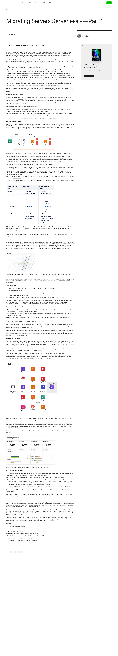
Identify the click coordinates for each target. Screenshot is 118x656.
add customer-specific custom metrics (22, 430)
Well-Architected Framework (14, 75)
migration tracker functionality (48, 342)
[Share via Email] (21, 552)
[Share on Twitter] (11, 552)
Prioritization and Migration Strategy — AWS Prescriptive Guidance (23, 533)
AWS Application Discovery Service (62, 245)
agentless (29, 279)
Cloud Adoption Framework (67, 503)
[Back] (6, 9)
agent (24, 279)
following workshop (55, 489)
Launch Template (17, 178)
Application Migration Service (47, 118)
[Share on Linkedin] (18, 552)
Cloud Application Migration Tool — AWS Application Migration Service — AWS (25, 535)
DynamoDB (25, 349)
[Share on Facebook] (15, 552)
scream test (51, 243)
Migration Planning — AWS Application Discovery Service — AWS (22, 538)
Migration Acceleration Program (58, 505)
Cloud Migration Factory (14, 341)
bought (22, 161)
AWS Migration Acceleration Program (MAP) (17, 526)
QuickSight (45, 423)
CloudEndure (28, 55)
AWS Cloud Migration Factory (31, 473)
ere (41, 49)
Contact (109, 2)
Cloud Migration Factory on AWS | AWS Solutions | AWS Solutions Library (24, 540)
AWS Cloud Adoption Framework (15, 528)
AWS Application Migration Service (44, 55)
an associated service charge (33, 168)
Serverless (20, 99)
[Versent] (11, 2)
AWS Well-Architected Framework (15, 531)
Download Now (88, 76)
